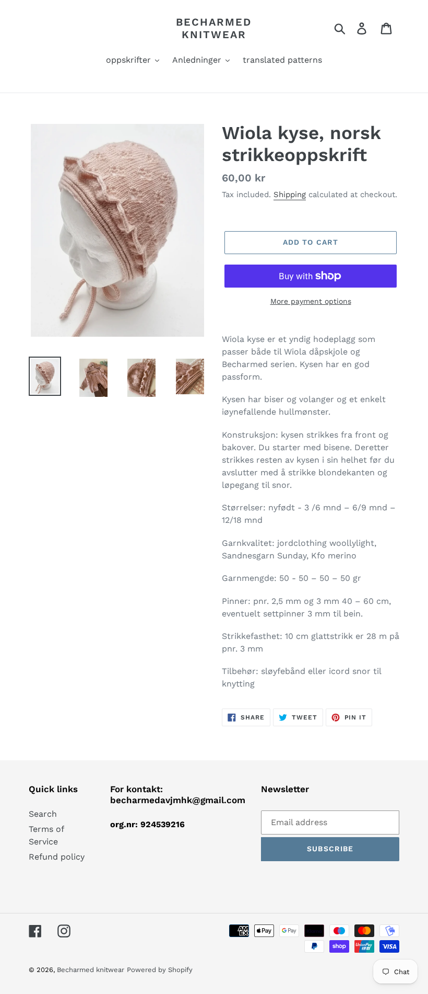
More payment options (310, 301)
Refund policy (57, 857)
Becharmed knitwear (214, 28)
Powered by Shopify (160, 970)
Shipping (290, 194)
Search (43, 814)
